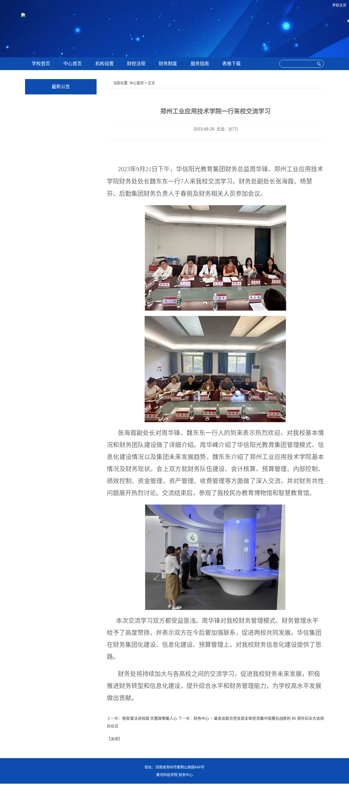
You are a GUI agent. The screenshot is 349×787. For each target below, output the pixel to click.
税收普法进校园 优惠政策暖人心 (149, 718)
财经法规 (136, 63)
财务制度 (168, 63)
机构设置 (104, 63)
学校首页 (41, 63)
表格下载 (231, 63)
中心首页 (72, 63)
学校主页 (339, 5)
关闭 (114, 739)
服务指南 (200, 63)
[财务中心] (159, 31)
